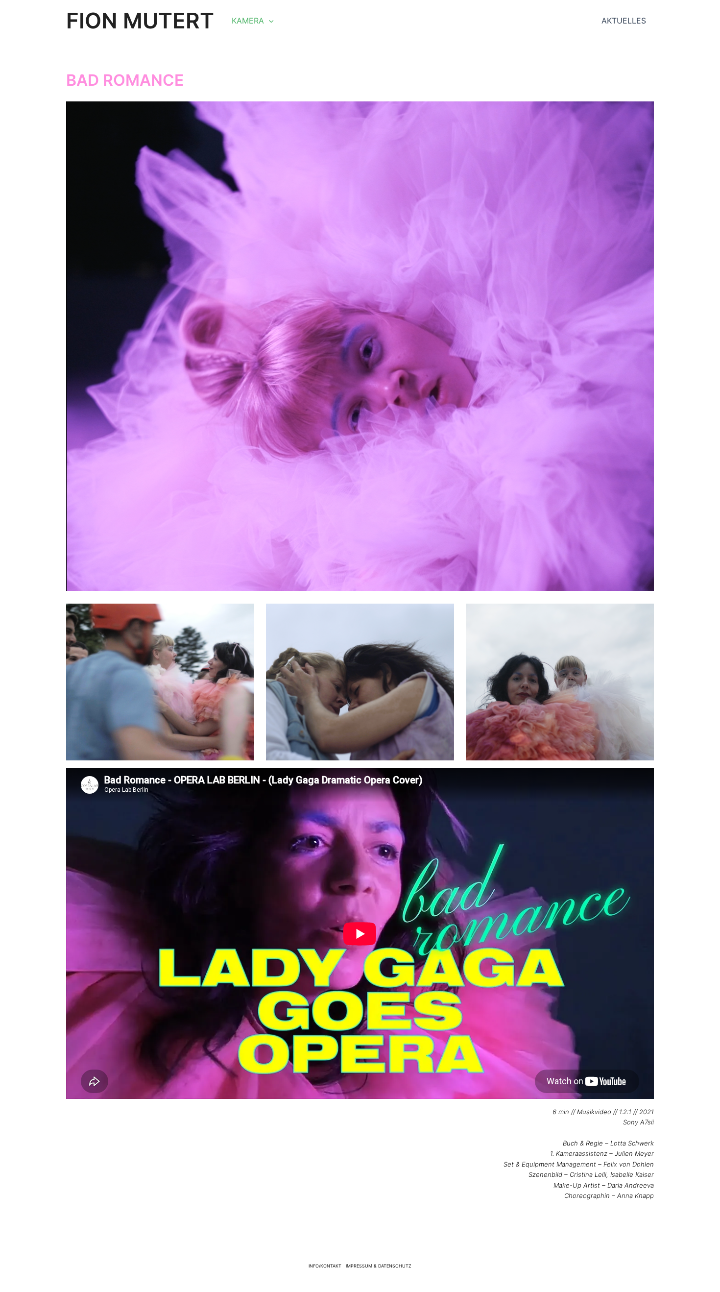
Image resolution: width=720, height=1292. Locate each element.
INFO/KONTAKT (325, 1265)
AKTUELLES (623, 20)
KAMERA (248, 20)
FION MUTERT (140, 20)
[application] (269, 20)
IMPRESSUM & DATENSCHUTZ (378, 1265)
